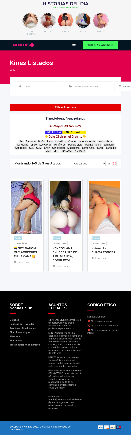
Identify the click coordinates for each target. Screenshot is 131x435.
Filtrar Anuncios (65, 107)
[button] (74, 45)
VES (56, 151)
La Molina (22, 144)
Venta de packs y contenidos (25, 344)
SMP (47, 147)
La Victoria (79, 151)
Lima (50, 141)
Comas (72, 141)
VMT (48, 151)
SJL (31, 147)
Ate (21, 141)
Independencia (87, 141)
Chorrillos (60, 141)
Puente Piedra (93, 144)
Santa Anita (88, 147)
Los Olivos (45, 144)
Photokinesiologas (20, 332)
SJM (39, 147)
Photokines (16, 340)
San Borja (109, 144)
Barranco (31, 141)
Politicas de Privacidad (22, 324)
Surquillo (111, 147)
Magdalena (73, 147)
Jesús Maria (105, 141)
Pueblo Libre (75, 144)
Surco (100, 147)
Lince (34, 144)
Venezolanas (21, 243)
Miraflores (60, 144)
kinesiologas (17, 429)
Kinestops (15, 336)
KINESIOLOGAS (53, 132)
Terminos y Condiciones (23, 328)
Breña (41, 141)
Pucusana (66, 151)
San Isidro (21, 147)
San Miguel (58, 147)
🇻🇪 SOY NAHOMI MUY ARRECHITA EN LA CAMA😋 (25, 252)
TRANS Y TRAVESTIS (74, 132)
